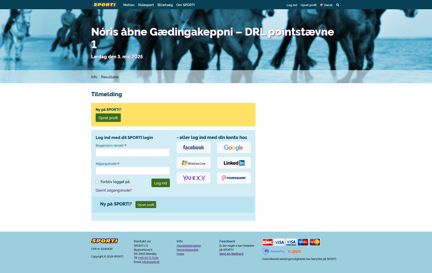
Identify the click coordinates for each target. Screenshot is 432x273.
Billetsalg (165, 4)
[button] (326, 5)
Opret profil (309, 5)
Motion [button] (129, 4)
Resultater (110, 76)
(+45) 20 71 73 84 (148, 258)
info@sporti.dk (151, 262)
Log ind (292, 5)
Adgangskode (106, 163)
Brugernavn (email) (110, 145)
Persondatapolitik (187, 249)
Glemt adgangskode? (114, 190)
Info (94, 76)
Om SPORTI (185, 4)
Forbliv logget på (115, 181)
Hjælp (180, 253)
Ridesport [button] (146, 4)
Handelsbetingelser (189, 245)
